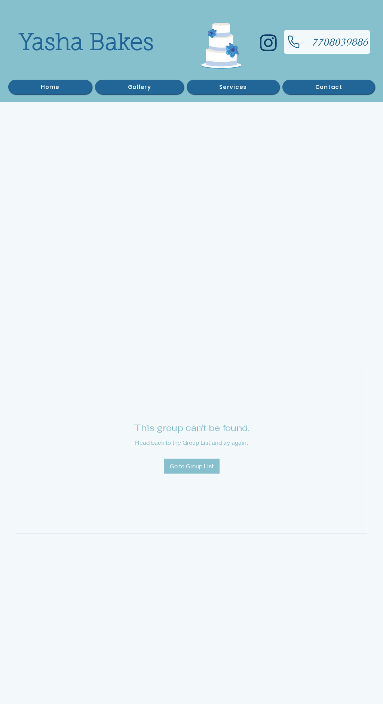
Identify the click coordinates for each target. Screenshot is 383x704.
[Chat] (268, 43)
